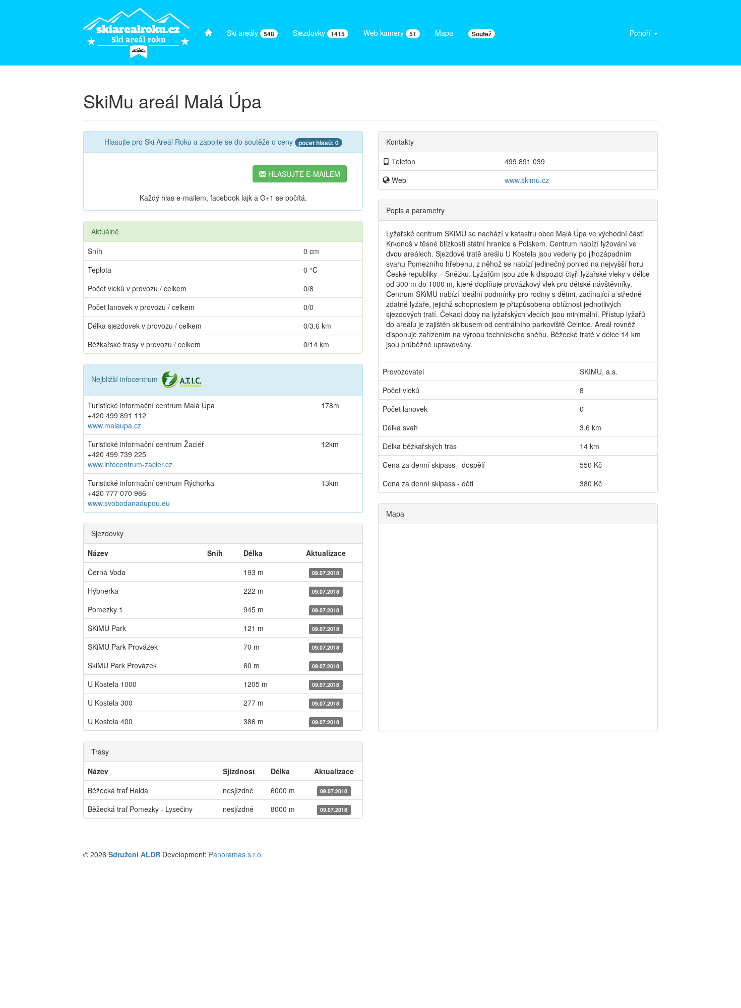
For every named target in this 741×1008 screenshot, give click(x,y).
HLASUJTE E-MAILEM (303, 174)
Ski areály (250, 33)
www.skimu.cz (527, 180)
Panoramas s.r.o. (236, 854)
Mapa (444, 33)
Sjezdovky (319, 33)
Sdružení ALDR (134, 854)
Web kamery (389, 33)
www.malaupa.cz (114, 425)
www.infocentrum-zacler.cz (130, 464)
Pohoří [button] (641, 33)
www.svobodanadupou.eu (129, 503)
